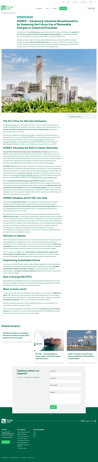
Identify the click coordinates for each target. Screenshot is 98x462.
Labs (47, 8)
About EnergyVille (38, 429)
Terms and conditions (14, 457)
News (68, 2)
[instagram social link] (93, 421)
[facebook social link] (90, 421)
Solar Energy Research (23, 432)
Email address (53, 385)
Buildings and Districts (23, 440)
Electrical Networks (22, 442)
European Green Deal (27, 135)
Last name (53, 378)
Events (54, 8)
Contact (63, 8)
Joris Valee (49, 309)
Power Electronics (22, 438)
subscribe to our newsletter (32, 377)
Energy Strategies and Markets (23, 445)
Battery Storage (21, 434)
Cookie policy (31, 457)
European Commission (10, 142)
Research (39, 8)
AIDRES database (35, 32)
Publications (83, 2)
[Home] (7, 8)
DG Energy (50, 163)
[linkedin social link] (88, 421)
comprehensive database (24, 173)
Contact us (6, 442)
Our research (21, 429)
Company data (5, 457)
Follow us (83, 421)
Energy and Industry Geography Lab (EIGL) (26, 175)
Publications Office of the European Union (44, 177)
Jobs (63, 2)
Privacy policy (23, 457)
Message (52, 392)
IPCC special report (12, 125)
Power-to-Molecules (23, 436)
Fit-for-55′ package (37, 139)
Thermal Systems (22, 448)
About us (75, 2)
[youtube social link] (95, 421)
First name (53, 371)
